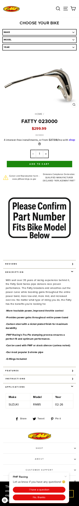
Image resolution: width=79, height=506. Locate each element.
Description (14, 272)
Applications (15, 387)
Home (38, 114)
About (39, 459)
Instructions (15, 379)
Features (12, 371)
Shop (39, 448)
